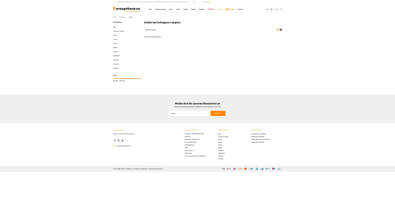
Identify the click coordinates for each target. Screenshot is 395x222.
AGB (186, 148)
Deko (171, 9)
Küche (186, 9)
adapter (131, 17)
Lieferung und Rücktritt (192, 139)
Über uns (188, 136)
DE (194, 2)
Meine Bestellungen (258, 136)
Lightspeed (144, 169)
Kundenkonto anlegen (259, 134)
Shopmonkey (159, 169)
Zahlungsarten (189, 145)
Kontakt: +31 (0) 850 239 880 (194, 134)
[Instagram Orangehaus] (119, 140)
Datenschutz (189, 150)
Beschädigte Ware (191, 142)
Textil (178, 9)
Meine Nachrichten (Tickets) (261, 139)
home (114, 17)
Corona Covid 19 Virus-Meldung (195, 156)
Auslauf (220, 9)
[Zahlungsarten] (223, 169)
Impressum (205, 2)
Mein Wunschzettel (258, 142)
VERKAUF (210, 9)
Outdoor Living (160, 9)
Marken (240, 9)
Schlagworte (122, 17)
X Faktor (116, 64)
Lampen (201, 9)
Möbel (193, 9)
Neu (150, 9)
